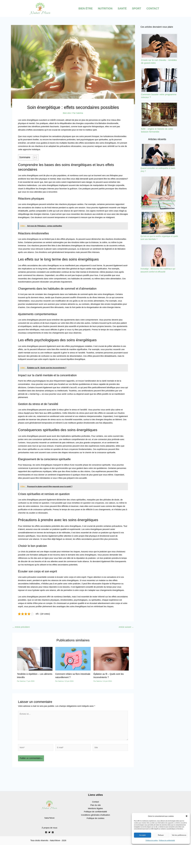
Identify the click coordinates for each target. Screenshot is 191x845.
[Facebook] (46, 832)
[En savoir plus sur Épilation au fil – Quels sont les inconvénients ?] (111, 658)
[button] (186, 816)
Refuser (161, 835)
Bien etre (67, 113)
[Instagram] (53, 832)
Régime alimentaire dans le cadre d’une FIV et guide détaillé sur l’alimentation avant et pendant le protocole (158, 204)
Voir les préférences (179, 835)
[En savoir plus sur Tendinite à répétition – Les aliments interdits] (35, 658)
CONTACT (152, 8)
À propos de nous (49, 828)
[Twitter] (49, 832)
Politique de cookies (152, 840)
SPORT (136, 8)
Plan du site (95, 805)
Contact (95, 802)
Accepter (142, 835)
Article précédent (21, 627)
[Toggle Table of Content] (33, 157)
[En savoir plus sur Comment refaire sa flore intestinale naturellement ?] (73, 658)
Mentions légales (95, 808)
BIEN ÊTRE (85, 8)
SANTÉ (122, 8)
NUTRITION (105, 8)
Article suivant (126, 627)
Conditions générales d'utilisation (95, 815)
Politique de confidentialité (167, 840)
